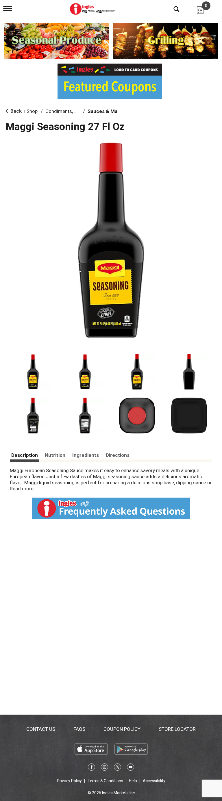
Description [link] (24, 455)
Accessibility (154, 780)
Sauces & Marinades (111, 111)
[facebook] (91, 768)
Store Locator (177, 729)
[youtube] (130, 768)
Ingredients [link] (85, 455)
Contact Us (40, 729)
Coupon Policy (121, 729)
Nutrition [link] (55, 455)
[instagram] (104, 768)
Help (133, 780)
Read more (22, 489)
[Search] (172, 8)
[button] (33, 372)
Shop (32, 111)
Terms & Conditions (105, 780)
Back (15, 111)
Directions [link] (118, 455)
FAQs (79, 729)
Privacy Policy (69, 780)
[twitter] (117, 768)
